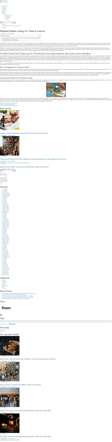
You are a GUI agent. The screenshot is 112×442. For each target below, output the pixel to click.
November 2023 (6, 224)
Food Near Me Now (9, 320)
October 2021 (5, 255)
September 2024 (6, 211)
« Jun (1, 183)
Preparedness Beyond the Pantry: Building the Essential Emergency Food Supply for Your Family (33, 159)
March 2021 (5, 264)
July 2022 (5, 245)
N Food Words (65, 321)
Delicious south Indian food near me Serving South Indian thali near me (24, 167)
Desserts (4, 8)
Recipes (4, 10)
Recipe (12, 323)
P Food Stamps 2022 (6, 324)
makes (9, 103)
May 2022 (5, 247)
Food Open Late (31, 320)
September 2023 (6, 226)
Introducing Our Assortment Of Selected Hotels (10, 40)
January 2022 (5, 252)
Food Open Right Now (59, 320)
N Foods (47, 321)
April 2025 (5, 202)
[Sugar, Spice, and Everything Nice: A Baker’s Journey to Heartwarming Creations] (9, 345)
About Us (4, 14)
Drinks (4, 12)
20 (3, 180)
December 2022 (6, 238)
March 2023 (5, 234)
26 (2, 181)
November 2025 (6, 194)
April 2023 (5, 233)
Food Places (76, 320)
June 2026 (5, 190)
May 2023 (5, 232)
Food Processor (102, 320)
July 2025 (5, 198)
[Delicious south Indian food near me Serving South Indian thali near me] (15, 162)
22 (5, 180)
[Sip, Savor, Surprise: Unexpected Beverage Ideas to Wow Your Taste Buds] (9, 423)
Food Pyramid (107, 320)
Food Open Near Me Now (46, 320)
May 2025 (5, 201)
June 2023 (5, 230)
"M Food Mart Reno (3, 320)
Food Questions (4, 321)
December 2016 (6, 274)
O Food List (81, 321)
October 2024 (5, 210)
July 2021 (5, 259)
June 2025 (5, 199)
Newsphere (11, 440)
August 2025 (5, 197)
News (4, 286)
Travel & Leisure (34, 49)
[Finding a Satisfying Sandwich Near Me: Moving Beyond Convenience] (9, 119)
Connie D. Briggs (10, 33)
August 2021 (5, 258)
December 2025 (6, 193)
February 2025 (6, 204)
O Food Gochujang (76, 321)
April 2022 (5, 248)
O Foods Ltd (88, 321)
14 (4, 178)
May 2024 (5, 216)
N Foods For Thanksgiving (53, 321)
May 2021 (5, 261)
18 (1, 180)
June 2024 (5, 215)
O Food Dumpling (70, 321)
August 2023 (5, 228)
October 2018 (5, 273)
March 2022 (5, 250)
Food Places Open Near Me (89, 320)
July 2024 (5, 213)
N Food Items (35, 321)
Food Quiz (13, 321)
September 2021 (6, 256)
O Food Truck (98, 321)
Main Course (5, 6)
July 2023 (5, 229)
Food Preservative (97, 320)
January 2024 (5, 221)
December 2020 (6, 268)
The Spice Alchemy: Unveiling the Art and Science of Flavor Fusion (16, 298)
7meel (1, 331)
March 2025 (5, 203)
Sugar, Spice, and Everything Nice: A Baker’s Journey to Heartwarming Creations (19, 293)
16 (6, 178)
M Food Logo (26, 321)
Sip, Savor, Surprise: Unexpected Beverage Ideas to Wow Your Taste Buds (18, 297)
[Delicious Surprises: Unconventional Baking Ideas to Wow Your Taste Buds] (9, 397)
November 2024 (6, 208)
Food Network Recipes (21, 320)
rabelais (12, 103)
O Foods (84, 321)
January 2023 (5, 237)
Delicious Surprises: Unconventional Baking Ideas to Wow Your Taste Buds (18, 296)
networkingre (2, 330)
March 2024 (5, 219)
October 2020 (5, 271)
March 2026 (5, 191)
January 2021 (5, 267)
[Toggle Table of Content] (38, 36)
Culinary (4, 7)
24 (0, 181)
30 (6, 181)
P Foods (107, 321)
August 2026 (5, 189)
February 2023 (6, 236)
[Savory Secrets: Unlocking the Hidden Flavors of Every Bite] (9, 371)
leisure (4, 103)
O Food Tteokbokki (103, 321)
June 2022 (5, 246)
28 (4, 181)
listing (7, 103)
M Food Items (22, 321)
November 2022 (6, 239)
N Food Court (31, 321)
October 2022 (5, 241)
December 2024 (6, 207)
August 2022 (5, 243)
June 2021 (5, 260)
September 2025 (6, 195)
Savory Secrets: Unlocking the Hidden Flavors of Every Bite (15, 294)
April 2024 (5, 217)
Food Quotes (17, 321)
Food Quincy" (9, 321)
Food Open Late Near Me (38, 320)
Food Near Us (15, 320)
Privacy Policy (8, 17)
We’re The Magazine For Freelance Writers (10, 39)
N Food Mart (39, 321)
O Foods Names (92, 321)
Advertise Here (8, 15)
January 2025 (5, 206)
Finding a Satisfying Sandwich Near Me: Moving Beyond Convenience (24, 133)
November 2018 (6, 272)
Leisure (108, 69)
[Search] (0, 21)
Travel (66, 63)
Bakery (4, 11)
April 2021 (5, 263)
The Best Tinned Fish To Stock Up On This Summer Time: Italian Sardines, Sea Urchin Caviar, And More (21, 38)
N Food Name (44, 321)
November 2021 (6, 254)
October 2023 (5, 225)
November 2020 (6, 269)
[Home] (0, 3)
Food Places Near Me (81, 320)
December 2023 (6, 223)
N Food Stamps (60, 321)
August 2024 (5, 212)
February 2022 (6, 251)
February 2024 (6, 220)
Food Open (26, 320)
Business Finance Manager (7, 104)
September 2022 (6, 242)
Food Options (65, 320)
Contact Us (7, 16)
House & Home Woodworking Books (8, 105)
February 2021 (6, 265)
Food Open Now (53, 320)
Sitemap (7, 19)
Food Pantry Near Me (70, 320)
